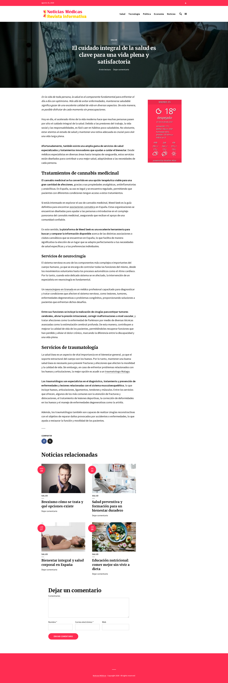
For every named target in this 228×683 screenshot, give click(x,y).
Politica (147, 13)
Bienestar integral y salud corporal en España (62, 562)
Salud (122, 13)
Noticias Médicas (99, 675)
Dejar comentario (121, 69)
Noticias (171, 13)
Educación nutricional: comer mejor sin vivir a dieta (111, 564)
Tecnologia (134, 13)
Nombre (52, 622)
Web (104, 622)
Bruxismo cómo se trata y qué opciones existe (62, 504)
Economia (159, 13)
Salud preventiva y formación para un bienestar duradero (107, 506)
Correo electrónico (84, 622)
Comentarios (54, 596)
